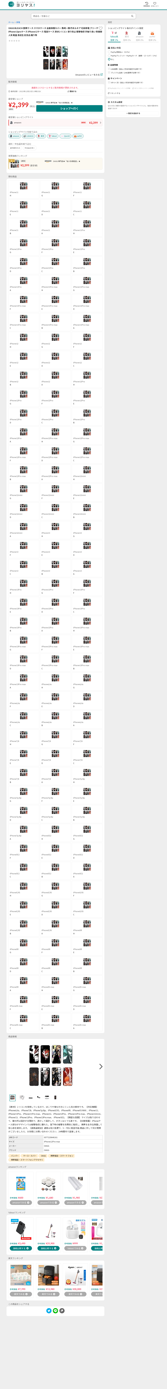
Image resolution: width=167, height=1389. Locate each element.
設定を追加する (134, 113)
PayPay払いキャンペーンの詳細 (120, 88)
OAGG (43, 1156)
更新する (73, 91)
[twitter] (49, 1311)
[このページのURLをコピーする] (62, 1310)
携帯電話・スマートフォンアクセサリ (27, 1160)
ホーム (11, 22)
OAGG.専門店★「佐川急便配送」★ (59, 103)
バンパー (15, 1156)
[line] (55, 1311)
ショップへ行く (69, 108)
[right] (101, 1066)
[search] (132, 16)
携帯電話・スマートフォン (61, 1156)
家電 (18, 22)
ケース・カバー (29, 1156)
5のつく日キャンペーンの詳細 (144, 88)
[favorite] (101, 28)
